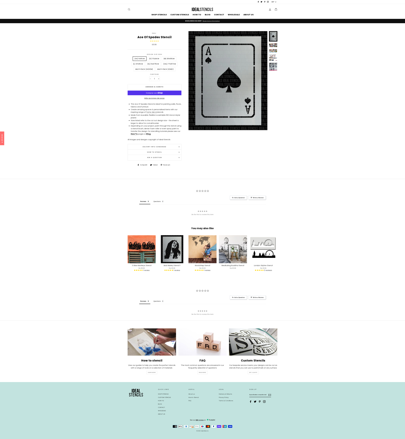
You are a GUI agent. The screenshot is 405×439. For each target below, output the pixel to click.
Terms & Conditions (226, 401)
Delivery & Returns (225, 394)
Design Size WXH (154, 54)
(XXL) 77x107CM (169, 64)
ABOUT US (248, 14)
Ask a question (154, 157)
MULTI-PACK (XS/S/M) (144, 69)
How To (134, 134)
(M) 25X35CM (169, 58)
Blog (148, 134)
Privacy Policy (224, 397)
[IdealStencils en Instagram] (264, 401)
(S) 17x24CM (154, 58)
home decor (151, 112)
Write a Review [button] (258, 198)
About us (191, 394)
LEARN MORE (152, 372)
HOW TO (197, 14)
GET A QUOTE (253, 372)
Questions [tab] (157, 201)
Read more (202, 372)
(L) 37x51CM (138, 64)
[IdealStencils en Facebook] (250, 401)
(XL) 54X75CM (153, 64)
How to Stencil (154, 152)
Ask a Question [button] (239, 198)
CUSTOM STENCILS (179, 14)
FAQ (189, 401)
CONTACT (219, 14)
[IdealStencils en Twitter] (255, 401)
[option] (169, 21)
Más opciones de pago (154, 98)
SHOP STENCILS (159, 14)
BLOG (207, 14)
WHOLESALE (234, 14)
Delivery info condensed (154, 147)
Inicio (154, 33)
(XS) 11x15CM (139, 58)
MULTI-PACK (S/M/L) (165, 69)
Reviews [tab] (143, 201)
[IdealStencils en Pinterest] (259, 401)
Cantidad (154, 74)
